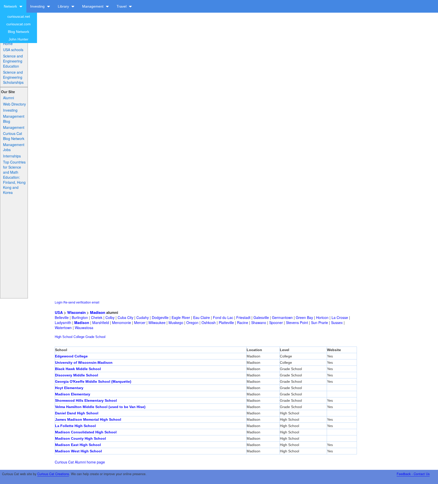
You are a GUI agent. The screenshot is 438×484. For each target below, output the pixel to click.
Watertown (63, 327)
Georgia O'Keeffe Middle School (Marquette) (93, 381)
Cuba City (125, 317)
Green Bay (304, 317)
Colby (110, 317)
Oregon (192, 322)
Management (93, 6)
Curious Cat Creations (53, 474)
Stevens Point (297, 322)
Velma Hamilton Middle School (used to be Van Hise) (100, 407)
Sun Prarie (319, 322)
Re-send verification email (81, 302)
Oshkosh (209, 322)
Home (8, 43)
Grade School (95, 337)
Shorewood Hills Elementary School (86, 400)
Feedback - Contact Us (413, 474)
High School (63, 337)
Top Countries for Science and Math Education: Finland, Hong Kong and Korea (14, 177)
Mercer (139, 322)
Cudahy (142, 317)
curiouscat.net (18, 16)
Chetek (96, 317)
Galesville (261, 317)
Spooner (276, 322)
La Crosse (340, 317)
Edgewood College (71, 356)
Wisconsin (76, 312)
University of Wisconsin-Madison (84, 362)
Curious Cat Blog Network (13, 136)
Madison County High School (80, 438)
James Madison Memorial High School (88, 419)
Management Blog (13, 119)
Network (11, 6)
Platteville (226, 322)
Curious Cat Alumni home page (80, 462)
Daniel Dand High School (76, 413)
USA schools (13, 49)
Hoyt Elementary (69, 388)
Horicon (322, 317)
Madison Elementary (72, 394)
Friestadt (243, 317)
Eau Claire (201, 317)
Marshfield (100, 322)
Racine (242, 322)
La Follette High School (75, 426)
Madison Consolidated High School (86, 432)
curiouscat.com (18, 24)
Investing (38, 6)
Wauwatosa (84, 327)
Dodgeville (160, 317)
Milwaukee (157, 322)
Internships (12, 155)
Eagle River (181, 317)
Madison (97, 312)
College (79, 337)
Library (64, 6)
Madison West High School (78, 451)
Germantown (282, 317)
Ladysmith (63, 322)
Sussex (337, 322)
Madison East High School (78, 445)
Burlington (80, 317)
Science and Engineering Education (13, 61)
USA (59, 312)
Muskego (176, 322)
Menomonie (121, 322)
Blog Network (18, 32)
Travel (122, 6)
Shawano (258, 322)
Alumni (8, 97)
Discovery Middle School (76, 375)
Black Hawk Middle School (78, 369)
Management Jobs (13, 147)
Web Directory (14, 104)
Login (59, 302)
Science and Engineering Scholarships (13, 77)
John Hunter (18, 39)
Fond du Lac (223, 317)
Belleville (62, 317)
